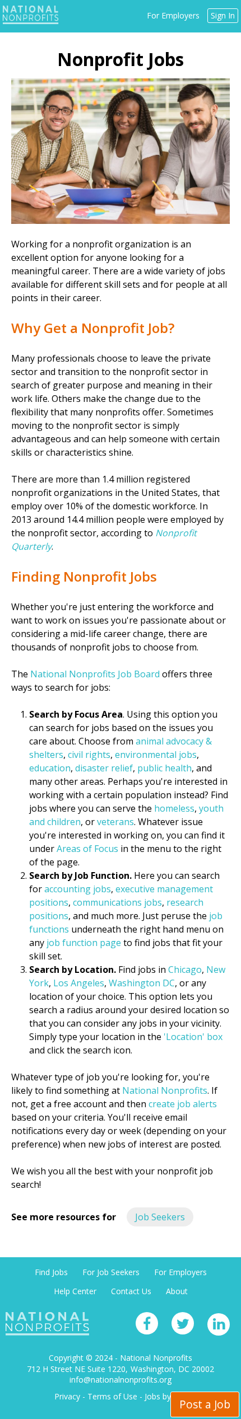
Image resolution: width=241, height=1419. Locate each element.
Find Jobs (51, 1272)
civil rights (89, 754)
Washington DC (142, 983)
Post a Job (204, 1404)
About (177, 1291)
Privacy (67, 1396)
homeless (174, 808)
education (50, 768)
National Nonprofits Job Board (95, 674)
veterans (115, 822)
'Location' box (193, 1037)
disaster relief (104, 768)
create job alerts (183, 1104)
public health (164, 768)
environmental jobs (156, 754)
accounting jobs (77, 889)
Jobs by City (166, 1396)
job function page (84, 942)
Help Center (75, 1291)
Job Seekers (160, 1217)
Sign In (223, 15)
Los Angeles (78, 983)
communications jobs (117, 902)
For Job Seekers (111, 1272)
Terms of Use (112, 1396)
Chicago (185, 969)
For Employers (173, 16)
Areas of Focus (87, 848)
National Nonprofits (164, 1090)
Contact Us (131, 1291)
